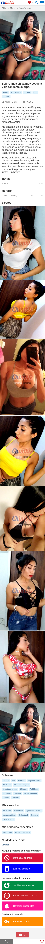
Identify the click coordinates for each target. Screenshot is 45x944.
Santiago (5, 845)
